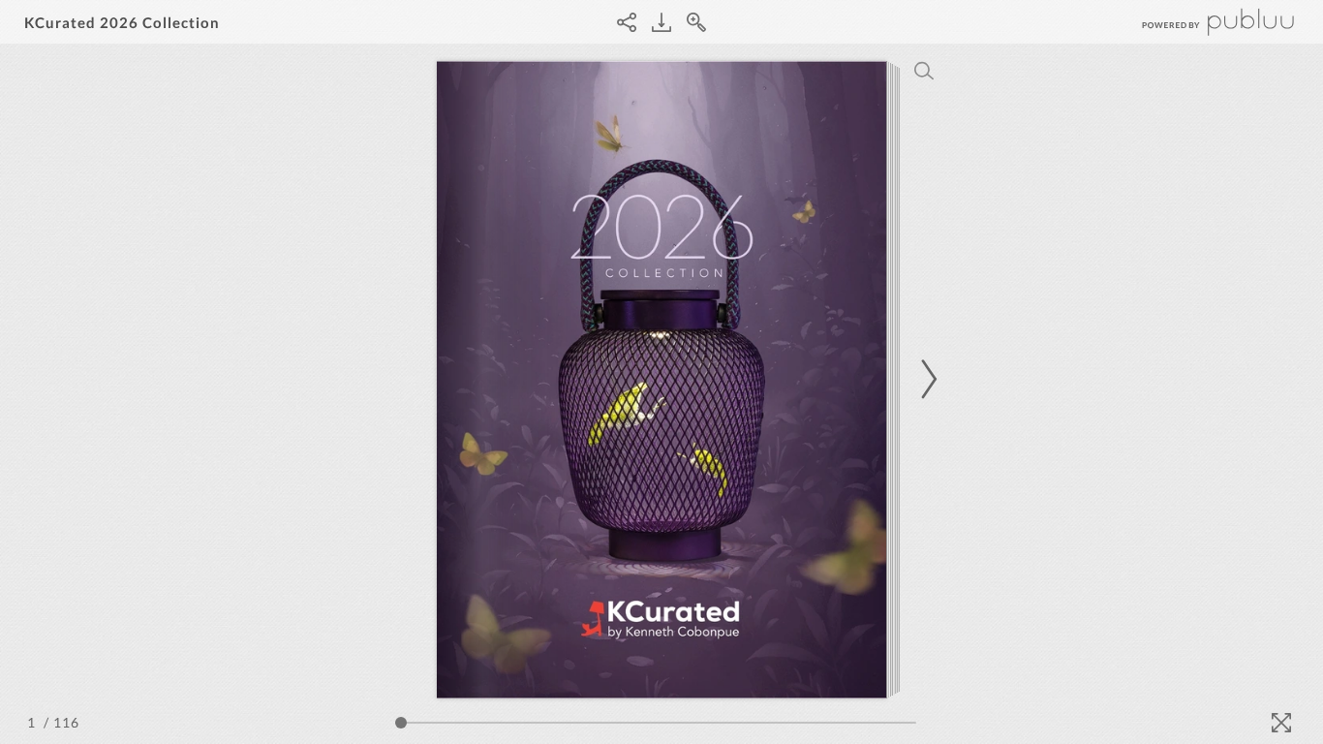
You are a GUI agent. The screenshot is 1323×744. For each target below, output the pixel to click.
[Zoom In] (696, 22)
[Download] (661, 22)
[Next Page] (926, 379)
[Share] (626, 22)
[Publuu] (1202, 22)
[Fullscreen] (1281, 722)
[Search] (923, 70)
